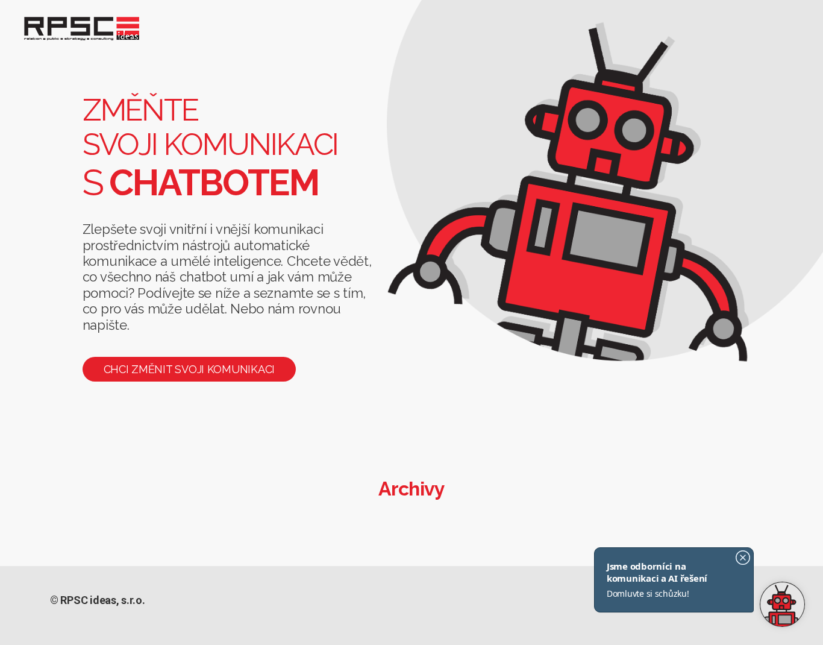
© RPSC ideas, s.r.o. (97, 600)
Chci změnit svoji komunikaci (189, 369)
